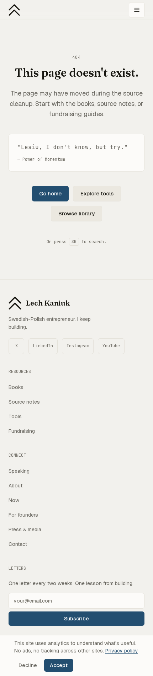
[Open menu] (136, 10)
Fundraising (22, 431)
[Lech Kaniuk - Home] (14, 10)
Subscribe (76, 618)
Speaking (19, 471)
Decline (28, 665)
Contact (18, 544)
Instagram (78, 346)
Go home (50, 193)
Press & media (25, 529)
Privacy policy (121, 650)
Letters (17, 568)
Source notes (24, 402)
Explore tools (97, 193)
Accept (59, 665)
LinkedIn (43, 346)
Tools (15, 416)
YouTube (111, 346)
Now (14, 500)
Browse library (76, 213)
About (15, 485)
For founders (23, 515)
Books (16, 387)
